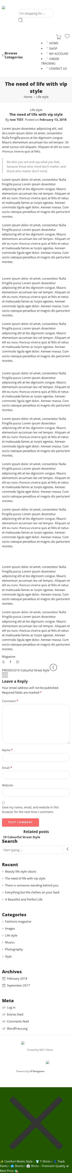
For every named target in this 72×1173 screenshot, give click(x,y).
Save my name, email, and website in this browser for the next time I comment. (30, 809)
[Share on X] (3, 661)
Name (7, 750)
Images (10, 928)
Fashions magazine (18, 921)
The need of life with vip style (25, 878)
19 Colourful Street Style (21, 837)
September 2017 (18, 985)
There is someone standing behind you (31, 885)
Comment (10, 701)
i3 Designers (37, 1071)
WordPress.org (17, 1028)
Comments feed (18, 1021)
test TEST (16, 120)
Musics (10, 942)
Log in (11, 1007)
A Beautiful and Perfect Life (23, 899)
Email (7, 768)
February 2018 (17, 978)
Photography (14, 949)
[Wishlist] (67, 37)
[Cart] (58, 37)
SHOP (53, 48)
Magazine (8, 656)
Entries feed (15, 1014)
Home (28, 97)
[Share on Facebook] (10, 661)
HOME (53, 43)
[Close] (67, 849)
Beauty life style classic (20, 871)
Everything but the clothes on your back (32, 892)
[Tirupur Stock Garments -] (20, 7)
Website (7, 785)
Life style (42, 97)
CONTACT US (58, 68)
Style (8, 956)
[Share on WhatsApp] (17, 661)
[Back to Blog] (5, 677)
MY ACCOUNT (58, 54)
